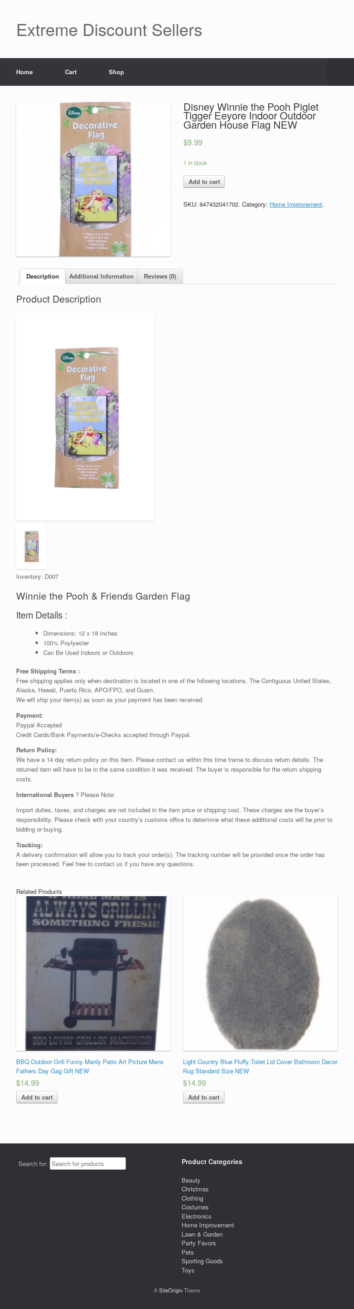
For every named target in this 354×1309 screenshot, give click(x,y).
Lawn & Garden (202, 1234)
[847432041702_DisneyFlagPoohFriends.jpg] (93, 179)
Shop (116, 71)
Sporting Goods (202, 1260)
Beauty (191, 1180)
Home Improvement (296, 204)
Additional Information (101, 276)
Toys (188, 1270)
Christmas (195, 1188)
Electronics (197, 1216)
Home (24, 71)
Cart (71, 71)
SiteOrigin (171, 1290)
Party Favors (199, 1242)
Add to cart (204, 181)
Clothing (192, 1198)
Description (42, 276)
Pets (188, 1252)
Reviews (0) (160, 276)
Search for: (33, 1163)
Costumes (195, 1206)
